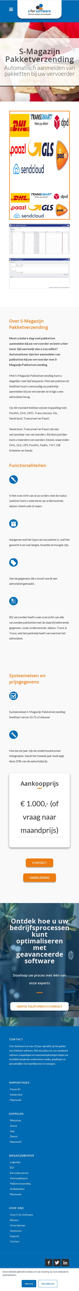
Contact (14, 1241)
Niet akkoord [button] (48, 1283)
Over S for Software (21, 1214)
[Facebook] (48, 1262)
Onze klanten (17, 1225)
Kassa (13, 1125)
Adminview (16, 1094)
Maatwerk (15, 1099)
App (12, 1131)
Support (14, 1236)
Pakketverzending (20, 1183)
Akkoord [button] (29, 1283)
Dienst (14, 1136)
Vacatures (16, 1230)
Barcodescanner (19, 1172)
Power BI (15, 1089)
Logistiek (15, 1162)
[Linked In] (65, 1262)
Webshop (15, 1120)
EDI (12, 1167)
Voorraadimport (19, 1178)
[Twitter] (57, 1262)
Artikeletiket (17, 1188)
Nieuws (14, 1220)
